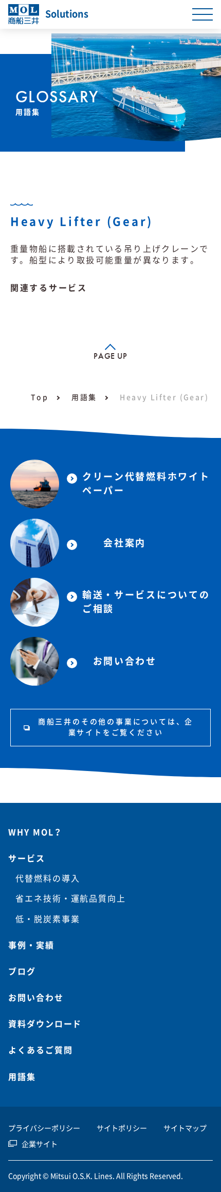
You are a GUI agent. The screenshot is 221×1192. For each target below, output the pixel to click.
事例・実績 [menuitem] (31, 945)
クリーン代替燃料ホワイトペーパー (146, 483)
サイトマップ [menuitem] (185, 1128)
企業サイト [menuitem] (40, 1144)
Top (39, 397)
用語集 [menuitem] (22, 1077)
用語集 (84, 397)
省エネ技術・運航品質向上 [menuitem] (70, 898)
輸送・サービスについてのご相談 (146, 601)
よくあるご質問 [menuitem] (40, 1050)
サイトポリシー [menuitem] (122, 1128)
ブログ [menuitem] (22, 971)
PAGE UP (110, 356)
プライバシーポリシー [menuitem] (44, 1128)
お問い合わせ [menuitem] (36, 998)
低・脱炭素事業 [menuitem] (47, 919)
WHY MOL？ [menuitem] (35, 832)
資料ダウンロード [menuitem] (45, 1024)
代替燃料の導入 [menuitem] (47, 878)
